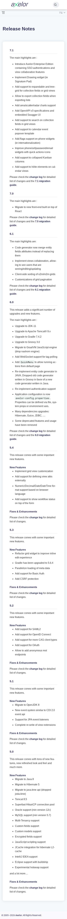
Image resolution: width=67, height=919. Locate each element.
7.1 (60, 12)
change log (36, 177)
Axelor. (18, 915)
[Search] (56, 5)
